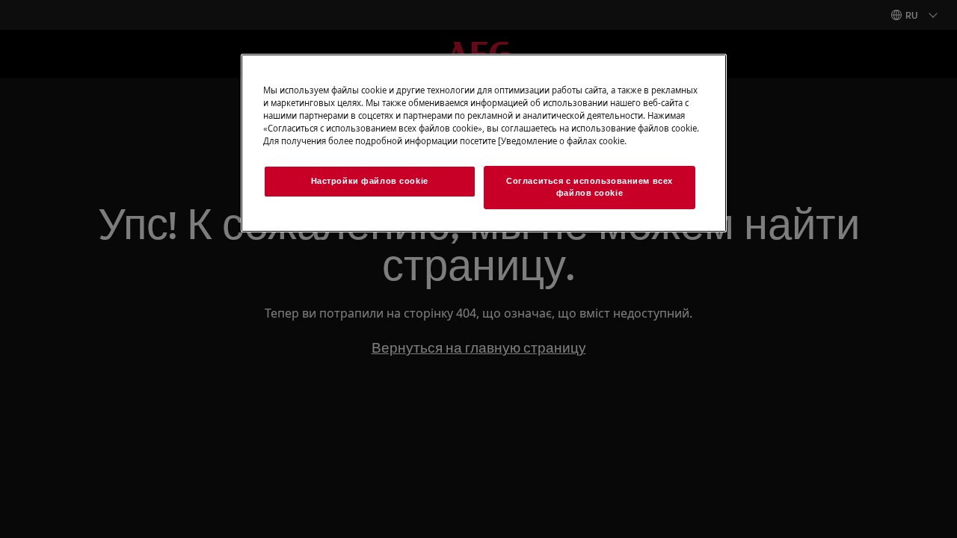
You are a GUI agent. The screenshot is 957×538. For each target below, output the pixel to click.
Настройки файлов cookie (369, 180)
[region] (484, 143)
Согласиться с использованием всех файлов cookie (589, 186)
